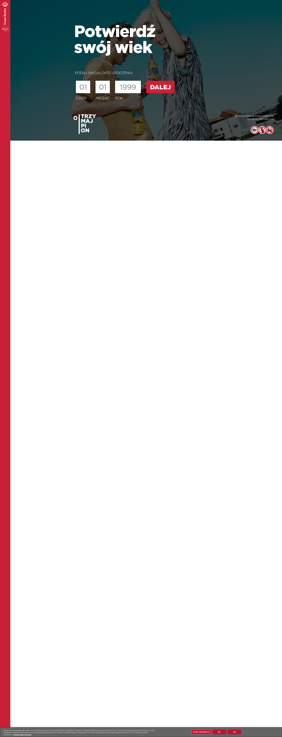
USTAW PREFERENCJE (201, 732)
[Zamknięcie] (278, 732)
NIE (219, 732)
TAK (234, 732)
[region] (141, 732)
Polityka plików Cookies (22, 735)
